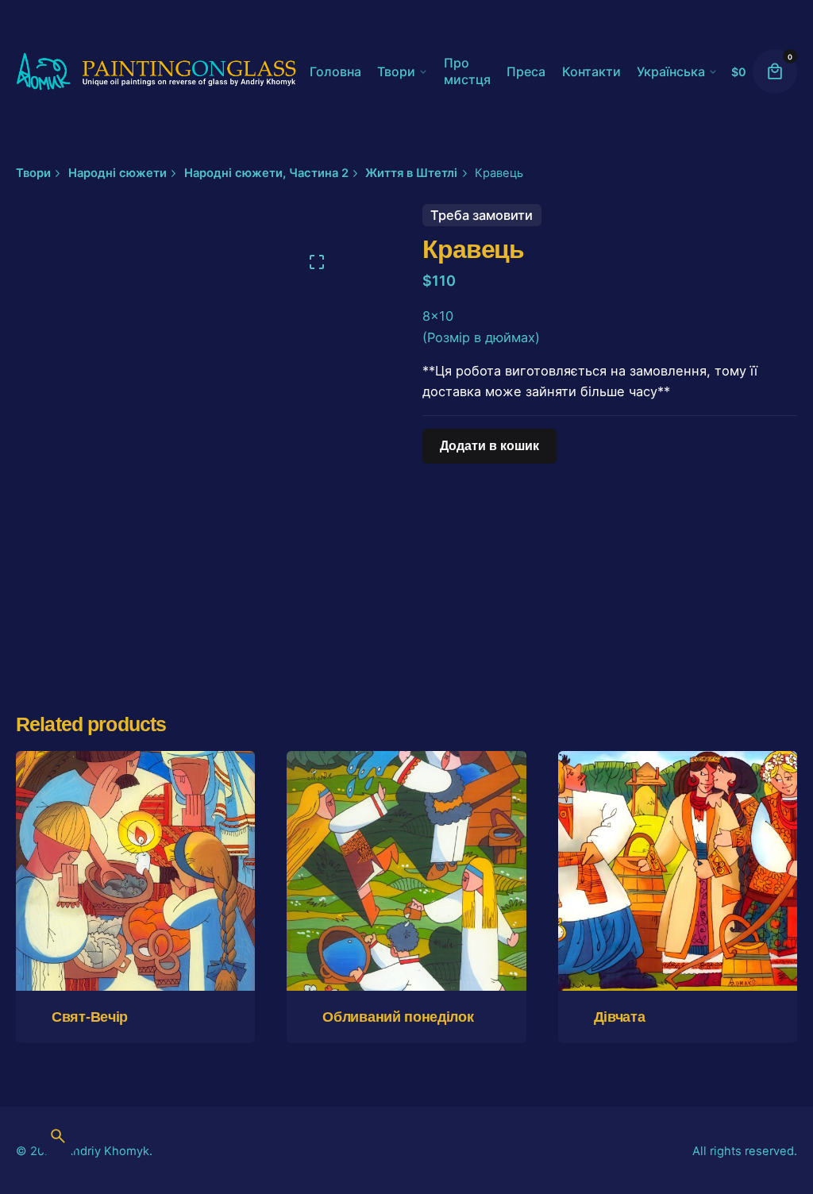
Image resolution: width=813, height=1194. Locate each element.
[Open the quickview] (74, 806)
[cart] (775, 71)
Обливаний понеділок (397, 1017)
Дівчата (619, 1017)
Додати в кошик (135, 945)
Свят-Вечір (90, 1017)
